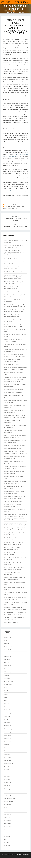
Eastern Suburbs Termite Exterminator (15, 445)
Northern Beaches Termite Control (14, 389)
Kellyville (6, 703)
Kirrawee (6, 669)
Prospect (6, 744)
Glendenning (7, 811)
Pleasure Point (8, 826)
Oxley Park (7, 662)
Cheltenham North (9, 647)
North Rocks (7, 820)
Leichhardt (7, 722)
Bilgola (6, 719)
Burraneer (7, 754)
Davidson (6, 808)
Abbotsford (7, 814)
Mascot (6, 773)
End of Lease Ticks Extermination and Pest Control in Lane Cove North (15, 27)
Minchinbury (7, 672)
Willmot (6, 766)
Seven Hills (7, 678)
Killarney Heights (9, 729)
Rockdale (6, 770)
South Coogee (8, 732)
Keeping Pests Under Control (12, 622)
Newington (7, 785)
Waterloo (7, 675)
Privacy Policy (25, 854)
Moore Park (7, 738)
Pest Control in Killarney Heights (13, 392)
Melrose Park (7, 833)
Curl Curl (6, 839)
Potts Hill (7, 779)
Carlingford (7, 650)
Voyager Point (8, 643)
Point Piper (7, 741)
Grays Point (7, 795)
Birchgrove (7, 836)
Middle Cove (7, 760)
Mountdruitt (7, 735)
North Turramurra (9, 801)
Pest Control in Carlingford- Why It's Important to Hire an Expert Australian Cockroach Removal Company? (15, 276)
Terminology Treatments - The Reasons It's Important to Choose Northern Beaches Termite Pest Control (15, 379)
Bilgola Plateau (8, 684)
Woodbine (7, 817)
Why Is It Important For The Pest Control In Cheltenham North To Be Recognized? (14, 252)
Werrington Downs (9, 798)
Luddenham (7, 665)
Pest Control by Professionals (12, 364)
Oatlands (6, 700)
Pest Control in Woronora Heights (13, 272)
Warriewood (7, 725)
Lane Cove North (9, 205)
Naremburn (7, 782)
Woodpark (7, 716)
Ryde (5, 697)
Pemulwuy (7, 706)
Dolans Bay (7, 842)
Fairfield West (8, 710)
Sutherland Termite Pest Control (13, 501)
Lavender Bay (8, 656)
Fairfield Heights (8, 763)
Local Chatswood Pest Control (12, 448)
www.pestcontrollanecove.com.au (12, 191)
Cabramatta (7, 823)
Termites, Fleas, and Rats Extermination (15, 292)
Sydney (6, 830)
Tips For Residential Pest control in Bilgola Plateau (15, 218)
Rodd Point (7, 776)
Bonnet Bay (7, 713)
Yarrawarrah (7, 804)
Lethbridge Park (8, 789)
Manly (6, 694)
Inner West (7, 845)
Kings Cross (7, 757)
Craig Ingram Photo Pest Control (14, 2)
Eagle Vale (7, 688)
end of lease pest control (12, 206)
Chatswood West (9, 681)
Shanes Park (7, 637)
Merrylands (7, 751)
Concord (6, 748)
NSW (16, 205)
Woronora (7, 659)
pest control (15, 208)
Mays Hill (6, 691)
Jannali (6, 792)
